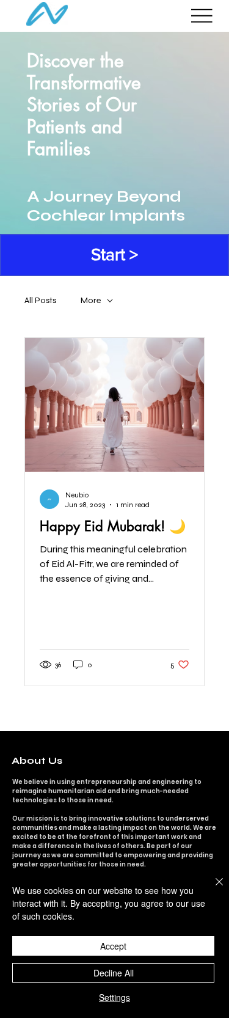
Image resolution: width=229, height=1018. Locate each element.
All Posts (40, 300)
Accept (113, 946)
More (91, 300)
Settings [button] (114, 997)
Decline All (113, 973)
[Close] (212, 889)
